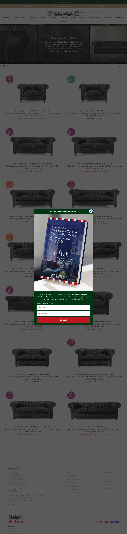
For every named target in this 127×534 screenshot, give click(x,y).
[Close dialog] (90, 211)
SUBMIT (63, 320)
